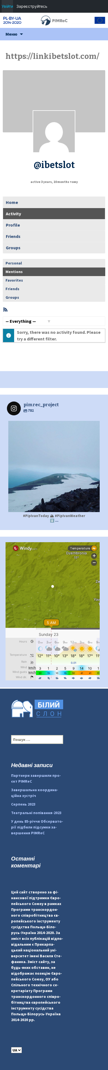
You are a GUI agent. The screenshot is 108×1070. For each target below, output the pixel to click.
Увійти (7, 6)
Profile (13, 225)
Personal (14, 263)
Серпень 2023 (23, 804)
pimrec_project (53, 426)
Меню (11, 34)
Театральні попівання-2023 (36, 812)
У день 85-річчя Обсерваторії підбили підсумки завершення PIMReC (37, 827)
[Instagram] (92, 505)
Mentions (14, 271)
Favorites (14, 280)
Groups (13, 247)
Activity (13, 213)
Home (12, 202)
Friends (13, 236)
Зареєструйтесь (31, 6)
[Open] (54, 466)
